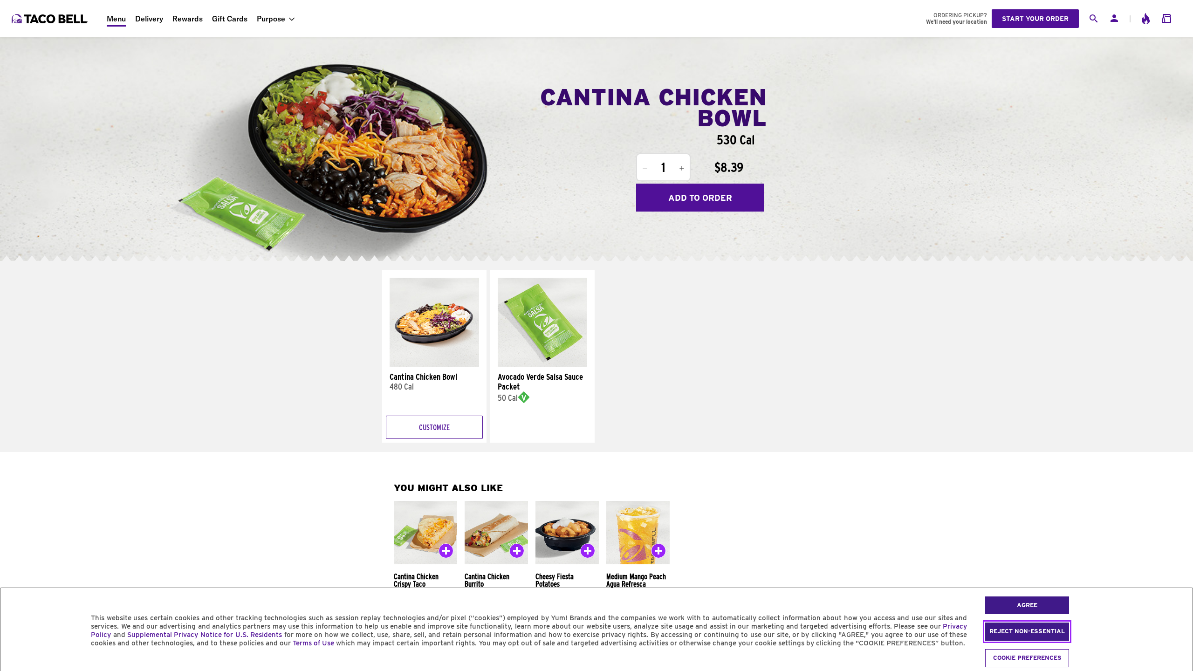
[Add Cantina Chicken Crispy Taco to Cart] (446, 552)
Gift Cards (229, 18)
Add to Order (700, 198)
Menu (116, 18)
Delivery (149, 18)
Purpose (271, 18)
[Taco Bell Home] (51, 18)
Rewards (187, 18)
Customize (434, 427)
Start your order (1035, 18)
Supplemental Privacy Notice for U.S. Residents (204, 634)
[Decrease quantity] (645, 168)
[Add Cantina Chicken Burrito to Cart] (516, 552)
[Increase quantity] (682, 168)
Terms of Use (313, 643)
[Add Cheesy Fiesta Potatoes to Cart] (587, 552)
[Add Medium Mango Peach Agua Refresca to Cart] (658, 552)
